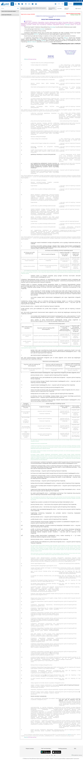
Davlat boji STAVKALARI (6, 14)
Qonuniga (52, 27)
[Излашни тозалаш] (18, 8)
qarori (71, 52)
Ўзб (62, 3)
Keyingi (26, 737)
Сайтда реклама (62, 748)
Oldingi (26, 59)
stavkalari (42, 29)
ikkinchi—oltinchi (31, 41)
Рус (59, 3)
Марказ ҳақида (30, 748)
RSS (75, 748)
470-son (43, 40)
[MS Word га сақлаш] (32, 4)
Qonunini (36, 34)
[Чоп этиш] (36, 4)
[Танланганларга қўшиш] (15, 4)
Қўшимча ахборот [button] (66, 9)
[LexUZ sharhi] (22, 4)
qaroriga (67, 24)
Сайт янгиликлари (46, 748)
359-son (66, 37)
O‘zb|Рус (70, 3)
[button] (10, 11)
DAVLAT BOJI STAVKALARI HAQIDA (9, 11)
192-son (39, 39)
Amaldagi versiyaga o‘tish (75, 14)
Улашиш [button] (79, 8)
